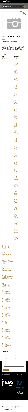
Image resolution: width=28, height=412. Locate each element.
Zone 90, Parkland (4, 343)
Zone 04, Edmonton (4, 292)
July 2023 (15, 86)
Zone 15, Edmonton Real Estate (6, 309)
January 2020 (16, 123)
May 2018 (15, 141)
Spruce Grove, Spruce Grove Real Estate (7, 278)
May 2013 (15, 193)
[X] (18, 397)
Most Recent (15, 57)
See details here (4, 42)
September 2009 (16, 232)
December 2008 (16, 240)
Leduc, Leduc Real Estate (5, 264)
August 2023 (15, 85)
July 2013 (15, 191)
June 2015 (15, 172)
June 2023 (15, 87)
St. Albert (3, 279)
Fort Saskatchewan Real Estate (6, 260)
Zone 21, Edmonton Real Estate (6, 317)
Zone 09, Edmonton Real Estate (6, 299)
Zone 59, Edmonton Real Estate (6, 339)
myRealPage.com (15, 402)
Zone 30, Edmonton (4, 328)
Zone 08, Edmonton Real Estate (6, 298)
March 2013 (15, 195)
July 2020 (15, 118)
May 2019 (15, 130)
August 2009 (15, 233)
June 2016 (15, 161)
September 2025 (16, 66)
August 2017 (15, 149)
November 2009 (16, 230)
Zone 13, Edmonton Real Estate (6, 305)
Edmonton (3, 256)
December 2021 (16, 103)
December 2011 (16, 208)
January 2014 (16, 186)
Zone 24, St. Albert (4, 320)
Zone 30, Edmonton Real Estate (6, 329)
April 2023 (15, 89)
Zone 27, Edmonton (4, 323)
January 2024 (16, 81)
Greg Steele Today (4, 58)
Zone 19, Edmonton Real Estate (6, 313)
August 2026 (15, 58)
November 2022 (16, 93)
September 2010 (16, 221)
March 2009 (15, 237)
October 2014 (15, 178)
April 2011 (15, 215)
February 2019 (16, 133)
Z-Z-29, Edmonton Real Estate (6, 286)
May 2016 (15, 162)
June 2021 (15, 108)
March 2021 (15, 111)
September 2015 (16, 169)
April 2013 (15, 194)
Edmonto (3, 255)
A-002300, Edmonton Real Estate (6, 246)
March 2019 (15, 132)
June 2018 (15, 140)
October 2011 (15, 210)
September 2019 (16, 127)
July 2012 (15, 202)
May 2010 (15, 225)
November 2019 (16, 125)
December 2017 (16, 145)
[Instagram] (19, 397)
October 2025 (15, 65)
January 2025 (16, 72)
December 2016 (16, 156)
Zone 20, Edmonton (4, 314)
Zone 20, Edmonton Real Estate (6, 315)
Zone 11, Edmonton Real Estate (6, 302)
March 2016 (15, 164)
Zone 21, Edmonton (4, 316)
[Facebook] (17, 397)
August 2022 (15, 96)
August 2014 (15, 180)
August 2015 (15, 170)
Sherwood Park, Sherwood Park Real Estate (7, 276)
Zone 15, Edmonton (4, 308)
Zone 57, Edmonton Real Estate (6, 336)
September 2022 (16, 95)
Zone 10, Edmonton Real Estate (6, 301)
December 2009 (16, 229)
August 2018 (15, 138)
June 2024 (15, 77)
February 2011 (16, 217)
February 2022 (16, 101)
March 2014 (15, 184)
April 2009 (15, 236)
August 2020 (15, 117)
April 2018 (15, 142)
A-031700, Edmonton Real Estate (6, 247)
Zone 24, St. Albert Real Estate (6, 321)
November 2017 (16, 146)
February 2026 (16, 63)
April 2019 (15, 131)
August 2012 (15, 201)
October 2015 (15, 168)
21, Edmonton (4, 245)
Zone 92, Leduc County (5, 346)
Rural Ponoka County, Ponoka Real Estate (7, 270)
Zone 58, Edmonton (4, 337)
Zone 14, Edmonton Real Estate (6, 307)
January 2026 (16, 64)
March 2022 (15, 100)
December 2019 (16, 124)
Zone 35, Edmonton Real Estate (6, 331)
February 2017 (16, 154)
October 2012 (15, 199)
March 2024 (15, 79)
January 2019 (16, 134)
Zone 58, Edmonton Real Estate (6, 338)
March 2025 (15, 71)
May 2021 (15, 109)
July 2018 (15, 139)
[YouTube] (21, 397)
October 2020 (15, 115)
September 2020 (16, 116)
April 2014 (15, 183)
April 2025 (15, 70)
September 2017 (16, 148)
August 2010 (15, 222)
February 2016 (16, 165)
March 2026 (15, 62)
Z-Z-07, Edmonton (4, 283)
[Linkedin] (20, 397)
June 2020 (15, 119)
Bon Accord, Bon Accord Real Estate (6, 254)
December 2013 (16, 187)
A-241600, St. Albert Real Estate (6, 248)
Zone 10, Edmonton (4, 300)
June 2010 (15, 224)
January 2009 (16, 239)
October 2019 (15, 126)
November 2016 (16, 157)
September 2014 (16, 179)
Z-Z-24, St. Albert (4, 284)
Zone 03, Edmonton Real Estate (6, 291)
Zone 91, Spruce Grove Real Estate (6, 345)
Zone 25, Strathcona (4, 322)
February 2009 (16, 238)
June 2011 (15, 213)
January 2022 (16, 102)
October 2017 (15, 147)
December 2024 (16, 73)
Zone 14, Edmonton (4, 306)
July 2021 (15, 107)
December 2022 (16, 92)
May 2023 (15, 88)
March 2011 (15, 216)
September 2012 (16, 200)
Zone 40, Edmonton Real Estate (6, 332)
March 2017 (15, 153)
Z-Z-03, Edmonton (4, 282)
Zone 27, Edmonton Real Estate (6, 324)
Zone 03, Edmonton (4, 290)
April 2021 (15, 110)
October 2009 (15, 231)
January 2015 (16, 176)
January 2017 (16, 155)
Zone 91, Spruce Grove (5, 344)
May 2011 (15, 214)
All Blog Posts (4, 57)
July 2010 (15, 223)
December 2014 (16, 177)
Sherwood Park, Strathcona (5, 277)
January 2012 (16, 207)
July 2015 (15, 171)
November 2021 (16, 104)
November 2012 (16, 198)
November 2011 (16, 209)
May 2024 (15, 78)
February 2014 (16, 185)
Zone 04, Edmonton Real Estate (6, 293)
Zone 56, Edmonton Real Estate (6, 335)
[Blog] (23, 397)
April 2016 (15, 163)
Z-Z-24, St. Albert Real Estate (5, 285)
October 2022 (15, 94)
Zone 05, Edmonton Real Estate (6, 294)
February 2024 (16, 80)
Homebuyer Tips (4, 263)
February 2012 (16, 206)
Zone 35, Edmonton (4, 330)
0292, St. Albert (4, 244)
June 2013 (15, 192)
